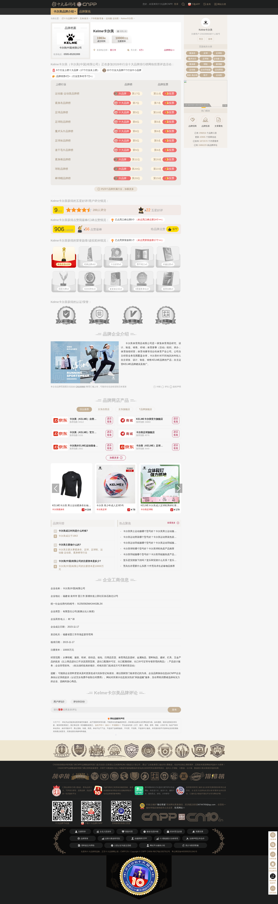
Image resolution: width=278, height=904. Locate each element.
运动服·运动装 (112, 18)
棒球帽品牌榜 (63, 178)
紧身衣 (192, 53)
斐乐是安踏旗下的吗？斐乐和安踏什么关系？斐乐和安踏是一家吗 (150, 560)
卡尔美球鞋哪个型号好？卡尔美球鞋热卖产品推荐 (148, 548)
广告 (225, 106)
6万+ (141, 50)
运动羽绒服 (206, 69)
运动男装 (219, 69)
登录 (176, 4)
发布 (174, 709)
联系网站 (179, 808)
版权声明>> (99, 725)
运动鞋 (219, 75)
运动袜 (192, 69)
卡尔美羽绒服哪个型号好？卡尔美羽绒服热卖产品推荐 (150, 554)
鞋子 (206, 75)
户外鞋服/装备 (97, 18)
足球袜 (206, 58)
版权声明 (176, 386)
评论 (166, 386)
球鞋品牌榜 (61, 168)
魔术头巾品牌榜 (64, 131)
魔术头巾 (192, 58)
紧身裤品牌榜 (63, 159)
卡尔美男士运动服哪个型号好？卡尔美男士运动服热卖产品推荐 (150, 531)
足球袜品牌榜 (63, 140)
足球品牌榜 (61, 112)
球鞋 (206, 64)
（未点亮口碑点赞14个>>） (149, 219)
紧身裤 (192, 64)
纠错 (158, 386)
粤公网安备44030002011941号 (184, 851)
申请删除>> (116, 725)
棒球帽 (219, 64)
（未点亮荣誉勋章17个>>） (149, 240)
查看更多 (172, 523)
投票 (171, 93)
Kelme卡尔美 (127, 18)
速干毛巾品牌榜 (64, 150)
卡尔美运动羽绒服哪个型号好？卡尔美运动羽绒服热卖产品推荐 (150, 543)
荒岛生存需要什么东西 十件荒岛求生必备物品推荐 (149, 566)
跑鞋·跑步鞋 (192, 75)
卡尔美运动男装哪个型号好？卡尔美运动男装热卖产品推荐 (150, 537)
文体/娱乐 (84, 18)
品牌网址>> (169, 50)
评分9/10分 (79, 701)
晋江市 (113, 50)
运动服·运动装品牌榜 (67, 93)
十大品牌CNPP (70, 18)
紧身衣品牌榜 (63, 103)
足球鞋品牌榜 (63, 121)
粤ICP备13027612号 (161, 851)
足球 (206, 53)
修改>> (108, 725)
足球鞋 (219, 53)
